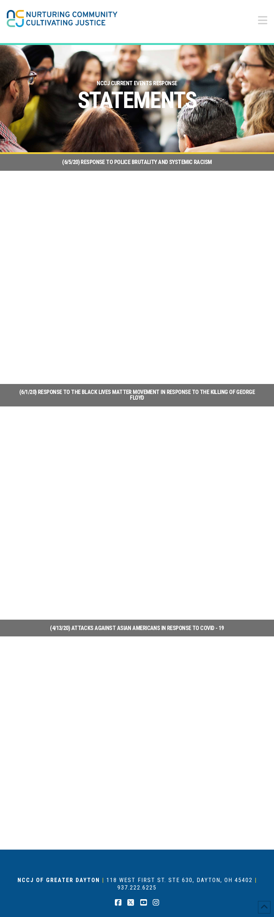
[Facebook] (118, 902)
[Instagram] (156, 902)
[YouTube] (143, 902)
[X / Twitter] (130, 902)
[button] (262, 20)
